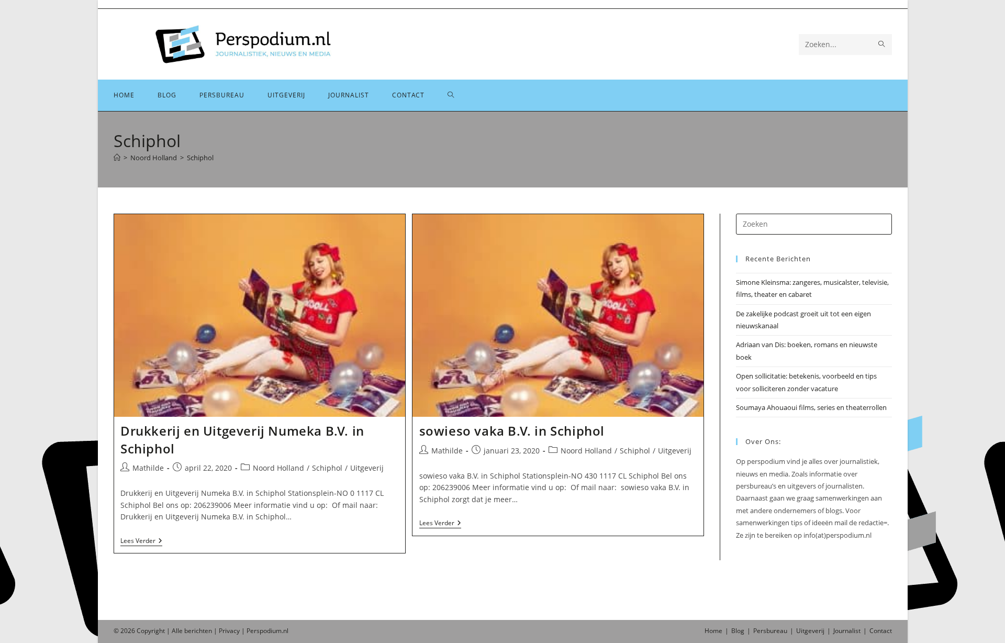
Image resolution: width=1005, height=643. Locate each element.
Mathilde (148, 468)
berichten (198, 630)
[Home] (117, 157)
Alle (178, 630)
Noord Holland (278, 468)
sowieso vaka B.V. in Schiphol (512, 430)
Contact (880, 630)
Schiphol (200, 157)
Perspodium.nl (267, 630)
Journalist (847, 630)
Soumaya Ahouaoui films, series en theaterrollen (811, 407)
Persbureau (770, 630)
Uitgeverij (367, 468)
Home (713, 630)
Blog (737, 630)
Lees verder (141, 541)
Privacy (229, 630)
